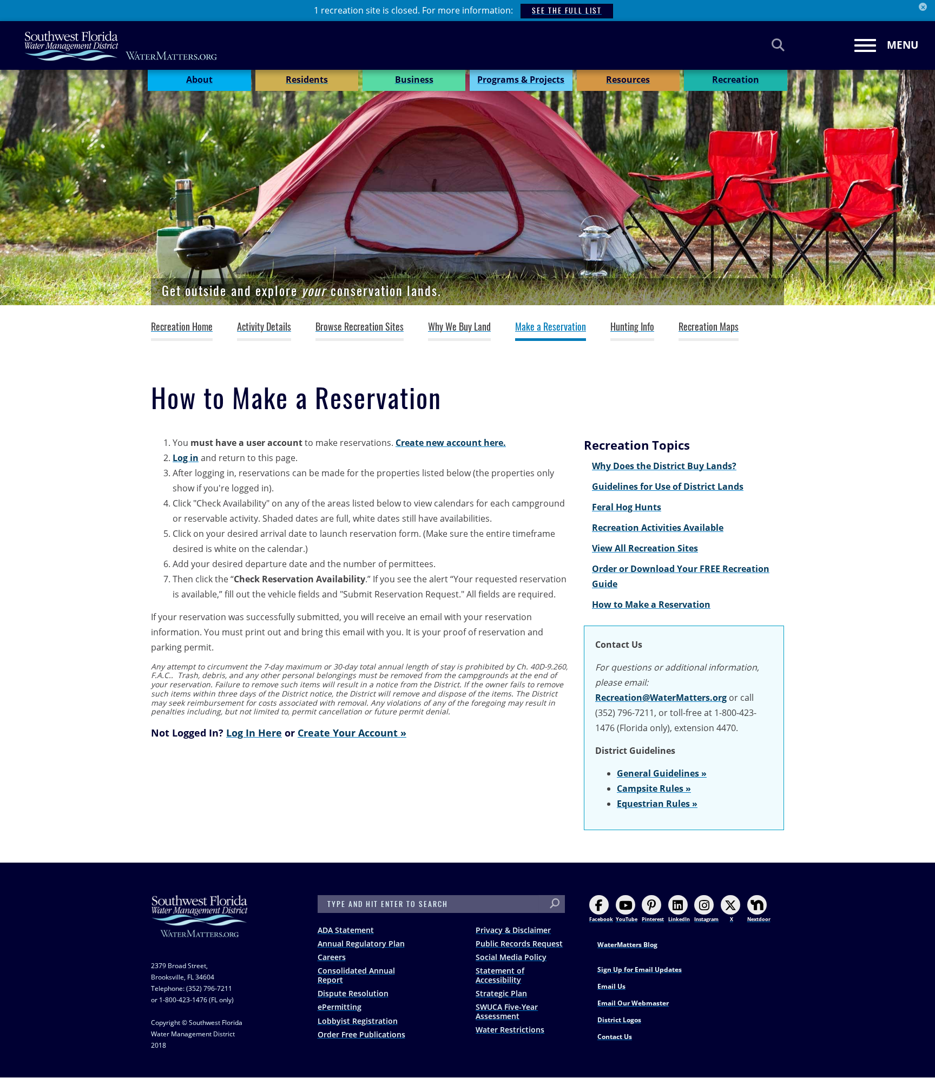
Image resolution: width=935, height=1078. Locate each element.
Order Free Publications (361, 1034)
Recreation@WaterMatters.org (661, 698)
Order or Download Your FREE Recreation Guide (680, 576)
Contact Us (614, 1036)
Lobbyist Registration (358, 1021)
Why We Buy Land (459, 326)
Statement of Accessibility (500, 975)
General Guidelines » (662, 773)
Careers (332, 957)
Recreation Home (182, 326)
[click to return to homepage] (199, 926)
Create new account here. (451, 443)
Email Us (611, 986)
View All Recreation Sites (645, 548)
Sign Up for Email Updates (639, 969)
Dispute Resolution (353, 993)
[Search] (778, 44)
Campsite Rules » (654, 788)
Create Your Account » (352, 732)
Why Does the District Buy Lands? (664, 466)
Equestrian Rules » (657, 804)
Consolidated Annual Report (356, 975)
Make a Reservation (550, 326)
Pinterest (653, 919)
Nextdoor (759, 919)
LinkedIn (679, 919)
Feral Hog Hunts (626, 507)
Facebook (601, 919)
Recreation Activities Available (657, 528)
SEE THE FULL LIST (567, 10)
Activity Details (264, 326)
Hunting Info (632, 326)
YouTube (626, 919)
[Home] (121, 46)
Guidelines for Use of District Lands (667, 486)
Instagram (706, 919)
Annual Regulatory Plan (361, 943)
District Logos (619, 1019)
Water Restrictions (510, 1029)
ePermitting (339, 1007)
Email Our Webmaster (633, 1003)
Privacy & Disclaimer (513, 930)
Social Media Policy (511, 957)
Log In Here (254, 732)
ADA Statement (346, 930)
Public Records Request (519, 943)
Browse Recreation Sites (359, 326)
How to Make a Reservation (651, 604)
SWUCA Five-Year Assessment (507, 1011)
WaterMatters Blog (627, 944)
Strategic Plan (501, 993)
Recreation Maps (709, 326)
